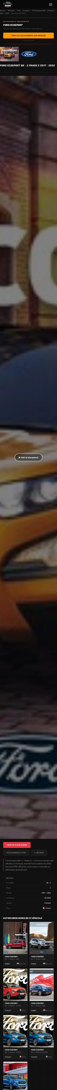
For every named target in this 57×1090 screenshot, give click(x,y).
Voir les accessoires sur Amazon (28, 35)
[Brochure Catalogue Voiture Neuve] (7, 4)
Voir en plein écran (17, 845)
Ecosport (26, 10)
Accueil (2, 10)
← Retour (39, 853)
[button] (28, 457)
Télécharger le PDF (16, 853)
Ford (18, 10)
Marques (11, 10)
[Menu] (52, 4)
